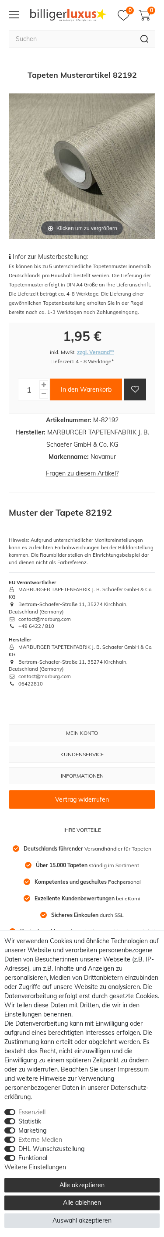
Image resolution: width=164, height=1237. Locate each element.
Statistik (29, 1121)
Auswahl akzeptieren (82, 1220)
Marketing (32, 1130)
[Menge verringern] (43, 394)
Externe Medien (40, 1140)
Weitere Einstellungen (35, 1167)
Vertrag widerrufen (82, 799)
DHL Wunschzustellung (51, 1149)
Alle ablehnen (82, 1202)
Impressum (133, 1069)
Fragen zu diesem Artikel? (82, 473)
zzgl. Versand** (95, 352)
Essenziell (31, 1112)
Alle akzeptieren (82, 1185)
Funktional (32, 1158)
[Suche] (144, 39)
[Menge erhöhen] (43, 384)
